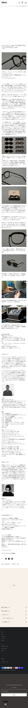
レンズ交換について (6, 622)
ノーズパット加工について (7, 618)
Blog (5, 6)
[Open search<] (19, 2)
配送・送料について (6, 607)
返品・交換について (6, 611)
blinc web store (8, 670)
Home (2, 6)
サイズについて (5, 614)
